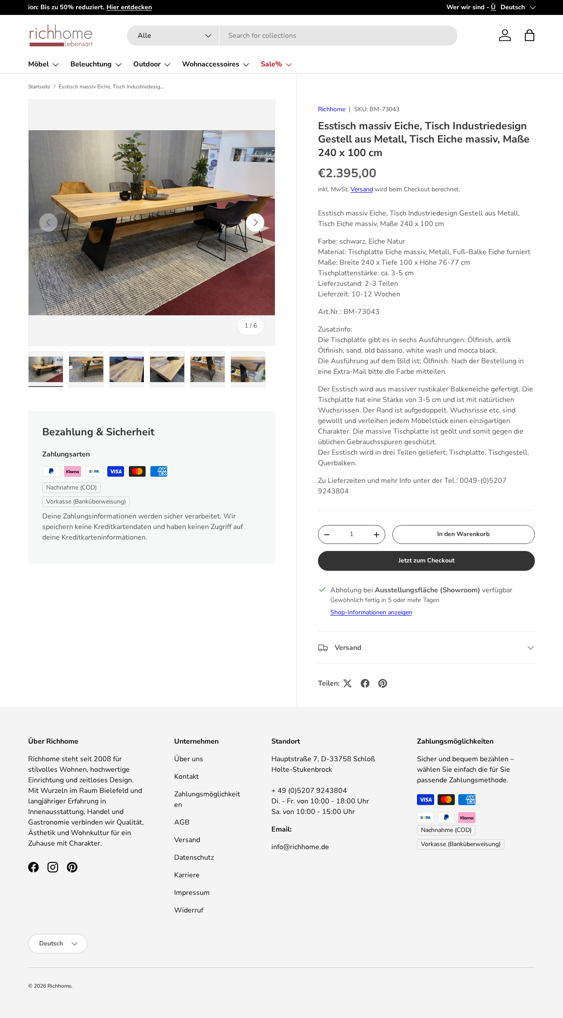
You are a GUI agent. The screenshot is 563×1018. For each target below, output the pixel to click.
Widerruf (188, 910)
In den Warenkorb (463, 534)
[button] (529, 35)
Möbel (38, 64)
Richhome (331, 109)
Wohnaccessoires (210, 64)
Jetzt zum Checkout (426, 560)
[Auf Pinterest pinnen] (382, 683)
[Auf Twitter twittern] (347, 683)
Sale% (271, 64)
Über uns (188, 759)
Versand (362, 189)
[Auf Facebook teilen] (365, 683)
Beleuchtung (91, 64)
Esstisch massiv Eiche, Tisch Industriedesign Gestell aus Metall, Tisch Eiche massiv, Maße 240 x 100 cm (111, 86)
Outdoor (147, 64)
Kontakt (186, 776)
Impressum (192, 893)
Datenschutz (194, 857)
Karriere (187, 875)
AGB (182, 822)
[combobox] (292, 36)
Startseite (39, 86)
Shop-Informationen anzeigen (371, 612)
